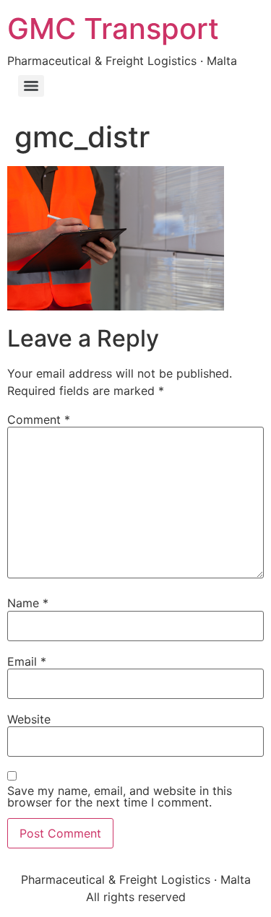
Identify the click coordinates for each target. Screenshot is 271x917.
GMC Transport (113, 28)
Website (29, 719)
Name (27, 603)
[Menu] (31, 86)
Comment (38, 419)
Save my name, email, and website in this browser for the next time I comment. (119, 796)
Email (26, 661)
